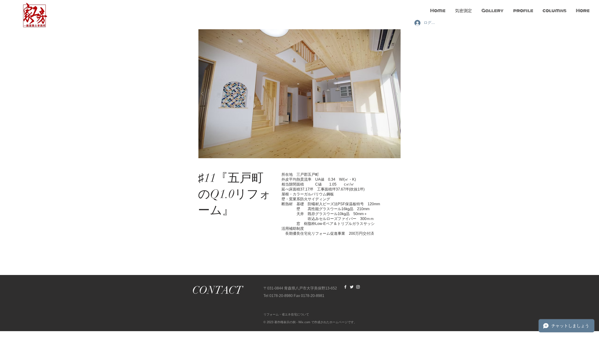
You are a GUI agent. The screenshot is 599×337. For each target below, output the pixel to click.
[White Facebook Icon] (345, 287)
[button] (299, 93)
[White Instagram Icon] (358, 287)
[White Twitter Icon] (351, 287)
